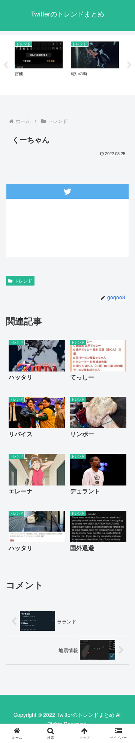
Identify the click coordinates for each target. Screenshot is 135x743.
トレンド (23, 280)
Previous (5, 65)
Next (129, 65)
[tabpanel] (38, 63)
